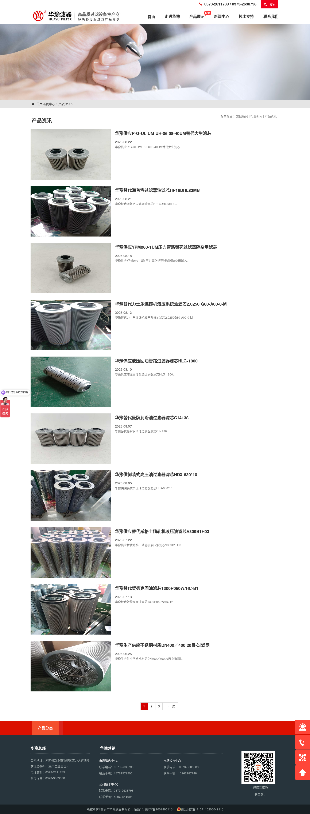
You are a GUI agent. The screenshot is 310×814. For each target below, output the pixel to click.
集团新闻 (242, 116)
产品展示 (197, 16)
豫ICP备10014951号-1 (160, 809)
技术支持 (246, 16)
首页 (39, 104)
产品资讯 (64, 104)
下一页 (170, 706)
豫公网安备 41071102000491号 (202, 809)
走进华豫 (172, 16)
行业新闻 (256, 116)
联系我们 (271, 16)
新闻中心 (221, 16)
